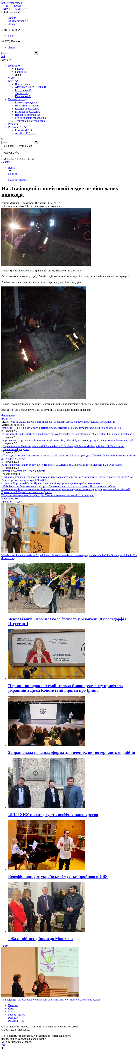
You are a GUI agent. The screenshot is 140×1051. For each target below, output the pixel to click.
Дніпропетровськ (18, 20)
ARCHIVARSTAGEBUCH (30, 87)
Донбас (12, 24)
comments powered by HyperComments (23, 470)
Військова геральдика (27, 111)
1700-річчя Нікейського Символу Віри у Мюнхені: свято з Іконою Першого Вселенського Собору (58, 486)
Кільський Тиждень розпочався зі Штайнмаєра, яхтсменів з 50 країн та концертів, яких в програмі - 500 (61, 427)
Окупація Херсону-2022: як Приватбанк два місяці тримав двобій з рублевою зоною (50, 483)
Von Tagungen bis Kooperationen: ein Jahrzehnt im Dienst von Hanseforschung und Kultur (50, 999)
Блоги (11, 81)
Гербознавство (16, 99)
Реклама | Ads (16, 127)
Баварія (19, 68)
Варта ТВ (6, 945)
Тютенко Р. (21, 93)
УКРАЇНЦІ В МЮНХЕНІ (16, 7)
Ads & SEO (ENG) (25, 133)
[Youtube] (2, 56)
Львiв (11, 47)
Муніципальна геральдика (30, 117)
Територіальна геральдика (30, 120)
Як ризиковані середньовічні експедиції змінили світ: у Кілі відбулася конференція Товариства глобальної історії (67, 440)
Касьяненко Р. (23, 96)
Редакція (13, 124)
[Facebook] (4, 56)
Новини (13, 65)
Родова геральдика (26, 102)
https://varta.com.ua (11, 2)
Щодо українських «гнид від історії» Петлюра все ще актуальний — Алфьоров (47, 495)
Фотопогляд (8, 558)
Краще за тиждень (12, 501)
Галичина (20, 71)
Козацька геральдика (27, 108)
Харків (12, 17)
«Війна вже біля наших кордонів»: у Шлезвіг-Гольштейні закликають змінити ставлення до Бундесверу (61, 464)
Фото (11, 77)
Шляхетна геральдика (27, 105)
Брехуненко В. (23, 90)
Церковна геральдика (27, 114)
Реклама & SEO (24, 130)
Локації (5, 161)
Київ (11, 35)
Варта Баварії (23, 84)
